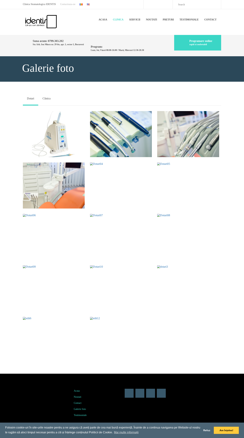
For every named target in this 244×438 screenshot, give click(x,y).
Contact (210, 19)
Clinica (118, 19)
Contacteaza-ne (67, 4)
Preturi (168, 19)
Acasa (103, 19)
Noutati (151, 19)
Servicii (134, 19)
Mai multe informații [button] (126, 432)
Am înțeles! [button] (226, 430)
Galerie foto (80, 409)
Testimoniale (189, 19)
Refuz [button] (206, 430)
